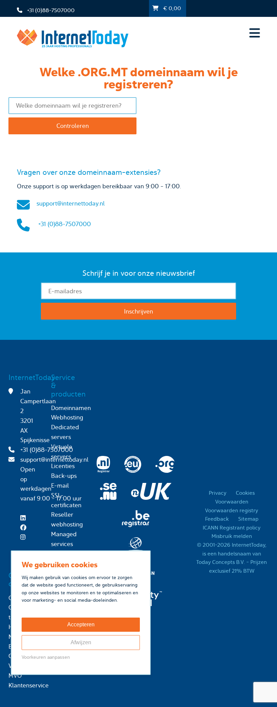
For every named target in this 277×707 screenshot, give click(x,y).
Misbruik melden (231, 536)
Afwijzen (81, 642)
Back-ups (64, 476)
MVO (15, 675)
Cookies (245, 492)
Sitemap (248, 518)
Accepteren (81, 624)
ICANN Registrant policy (231, 527)
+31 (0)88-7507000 (64, 224)
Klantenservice (28, 685)
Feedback (217, 518)
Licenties (63, 466)
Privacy (217, 492)
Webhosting (67, 417)
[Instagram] (24, 537)
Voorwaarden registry (231, 510)
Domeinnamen (71, 408)
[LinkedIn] (24, 518)
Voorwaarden (231, 501)
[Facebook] (25, 528)
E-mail (60, 485)
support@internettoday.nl (70, 203)
